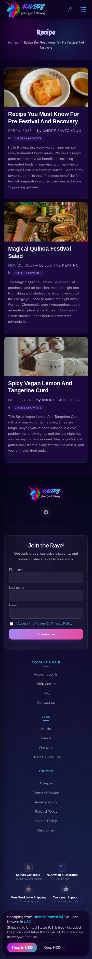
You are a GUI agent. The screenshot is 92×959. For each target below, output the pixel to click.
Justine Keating (62, 265)
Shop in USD (22, 947)
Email (13, 605)
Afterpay (46, 783)
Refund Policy (46, 811)
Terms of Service (46, 793)
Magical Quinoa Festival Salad (39, 252)
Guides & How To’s (28, 138)
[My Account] (70, 9)
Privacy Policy (46, 802)
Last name (16, 587)
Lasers (46, 738)
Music (46, 729)
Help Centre (46, 684)
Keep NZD (52, 947)
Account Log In (46, 674)
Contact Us (46, 702)
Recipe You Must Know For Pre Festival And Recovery (43, 117)
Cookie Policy (46, 821)
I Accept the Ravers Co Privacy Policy (44, 623)
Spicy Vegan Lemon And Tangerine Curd (40, 387)
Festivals (46, 748)
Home (13, 42)
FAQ (46, 693)
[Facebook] (46, 512)
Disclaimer (46, 830)
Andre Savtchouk (61, 130)
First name (16, 570)
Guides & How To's (46, 757)
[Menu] (83, 9)
